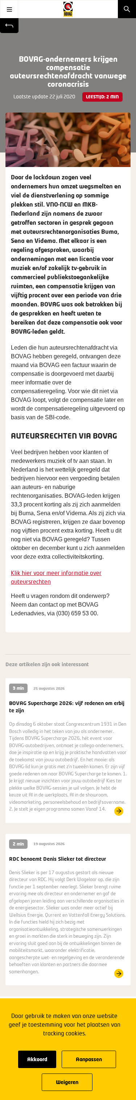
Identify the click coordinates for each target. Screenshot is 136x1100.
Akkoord (37, 1059)
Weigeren (67, 1082)
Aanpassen (89, 1059)
